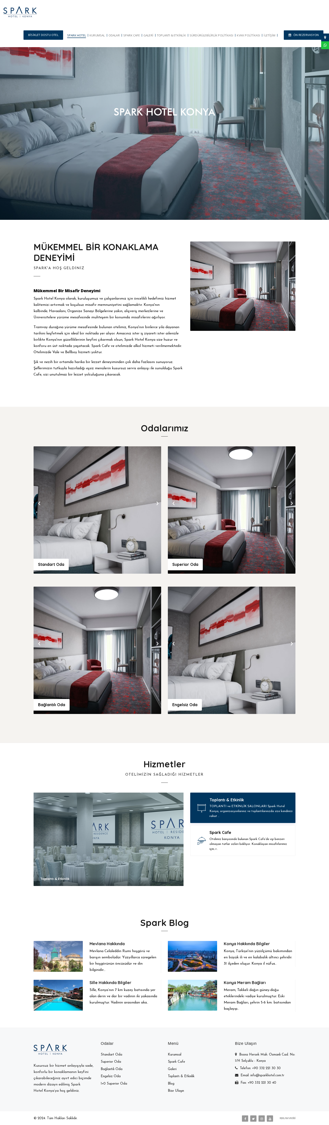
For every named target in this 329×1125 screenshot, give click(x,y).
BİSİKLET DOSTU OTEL (43, 35)
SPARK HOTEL (76, 35)
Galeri (172, 1069)
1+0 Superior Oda (114, 1083)
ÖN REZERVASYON (306, 35)
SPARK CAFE (131, 35)
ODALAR (114, 35)
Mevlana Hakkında (107, 943)
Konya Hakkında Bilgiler (247, 943)
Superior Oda (185, 564)
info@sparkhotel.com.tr (267, 1075)
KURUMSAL (97, 35)
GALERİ (148, 35)
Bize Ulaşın (185, 130)
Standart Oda (51, 564)
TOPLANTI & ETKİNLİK (171, 35)
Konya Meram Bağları (245, 982)
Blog (171, 1083)
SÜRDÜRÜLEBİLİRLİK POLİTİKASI (211, 35)
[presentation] (39, 502)
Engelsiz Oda (184, 704)
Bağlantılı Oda (51, 704)
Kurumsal (174, 1054)
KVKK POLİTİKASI (248, 35)
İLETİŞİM (269, 35)
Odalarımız (149, 130)
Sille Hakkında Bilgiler (110, 982)
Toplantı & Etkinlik (181, 1076)
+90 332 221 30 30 (266, 1068)
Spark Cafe (176, 1062)
